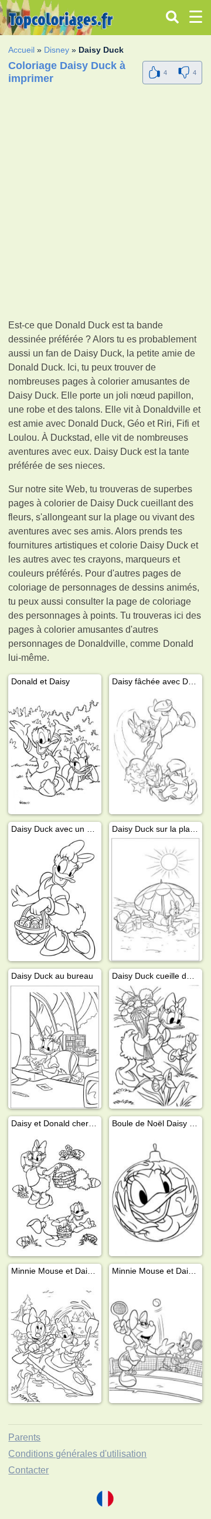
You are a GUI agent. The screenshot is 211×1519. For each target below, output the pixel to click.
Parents (24, 1437)
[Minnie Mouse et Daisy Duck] (54, 1342)
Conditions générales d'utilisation (77, 1454)
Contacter (28, 1470)
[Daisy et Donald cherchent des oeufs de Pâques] (54, 1194)
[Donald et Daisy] (54, 752)
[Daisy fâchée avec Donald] (155, 752)
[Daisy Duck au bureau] (54, 1047)
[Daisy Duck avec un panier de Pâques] (54, 900)
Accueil (21, 49)
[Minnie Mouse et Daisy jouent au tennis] (155, 1342)
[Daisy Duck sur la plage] (155, 900)
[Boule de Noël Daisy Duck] (155, 1194)
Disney (56, 49)
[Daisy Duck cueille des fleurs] (155, 1047)
